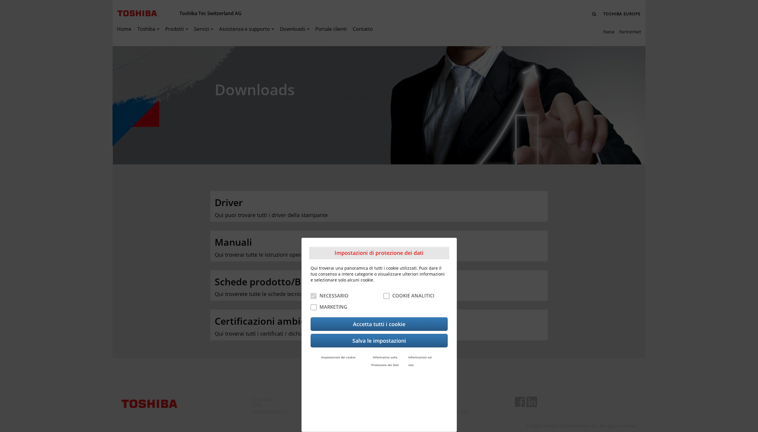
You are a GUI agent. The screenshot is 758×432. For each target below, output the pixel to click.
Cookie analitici (413, 295)
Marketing (333, 306)
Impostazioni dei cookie (338, 357)
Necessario (334, 295)
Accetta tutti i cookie (379, 323)
